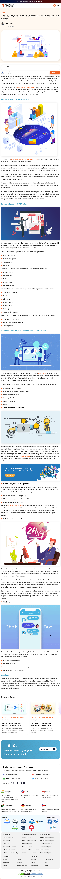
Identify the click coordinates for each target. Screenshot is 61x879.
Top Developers (23, 821)
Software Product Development (30, 850)
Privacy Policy (31, 876)
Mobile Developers (45, 853)
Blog (46, 862)
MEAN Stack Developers (47, 838)
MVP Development (27, 847)
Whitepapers (34, 865)
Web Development (27, 844)
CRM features (42, 373)
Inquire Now (44, 749)
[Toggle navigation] (58, 5)
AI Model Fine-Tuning (9, 850)
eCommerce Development (29, 853)
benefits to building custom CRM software (24, 159)
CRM (3, 12)
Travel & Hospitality (22, 865)
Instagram (21, 783)
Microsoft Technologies (17, 717)
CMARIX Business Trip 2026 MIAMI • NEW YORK (30, 1)
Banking (19, 859)
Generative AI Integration (10, 847)
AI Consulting (6, 844)
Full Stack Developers (46, 844)
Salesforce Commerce (47, 717)
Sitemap (40, 876)
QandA (46, 865)
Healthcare (6, 862)
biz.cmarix (14, 774)
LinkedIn (9, 73)
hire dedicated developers (25, 87)
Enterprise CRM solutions (15, 505)
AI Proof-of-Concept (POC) (10, 853)
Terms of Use (22, 876)
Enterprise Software (27, 838)
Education (19, 862)
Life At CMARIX (49, 859)
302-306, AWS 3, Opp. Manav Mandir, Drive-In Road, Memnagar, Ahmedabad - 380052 (9, 798)
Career (33, 862)
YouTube (18, 783)
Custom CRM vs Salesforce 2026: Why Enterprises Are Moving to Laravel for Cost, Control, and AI (42, 725)
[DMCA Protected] (24, 874)
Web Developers (45, 850)
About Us (33, 859)
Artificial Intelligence (8, 838)
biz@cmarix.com (45, 774)
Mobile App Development (29, 841)
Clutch (15, 821)
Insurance (5, 859)
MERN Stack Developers (47, 841)
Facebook (2, 73)
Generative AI (6, 841)
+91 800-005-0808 (14, 778)
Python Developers (45, 847)
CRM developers (25, 456)
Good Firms (7, 821)
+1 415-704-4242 (43, 778)
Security (5, 865)
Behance (24, 783)
